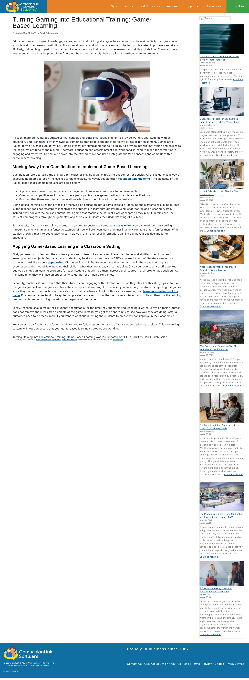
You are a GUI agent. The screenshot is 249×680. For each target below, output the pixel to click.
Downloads (213, 6)
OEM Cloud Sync (155, 663)
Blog (186, 663)
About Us (175, 663)
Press (240, 663)
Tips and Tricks (69, 339)
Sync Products (121, 6)
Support (190, 6)
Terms (196, 663)
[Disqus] (97, 392)
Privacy (207, 663)
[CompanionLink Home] (23, 6)
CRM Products (148, 6)
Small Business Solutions (48, 339)
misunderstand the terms (134, 178)
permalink (118, 339)
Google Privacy (224, 663)
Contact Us (134, 663)
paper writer (56, 262)
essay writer (124, 225)
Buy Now (238, 6)
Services (171, 6)
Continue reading (226, 155)
